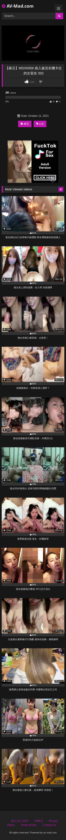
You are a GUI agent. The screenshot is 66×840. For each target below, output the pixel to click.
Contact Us (49, 825)
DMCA (39, 820)
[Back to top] (55, 830)
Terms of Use (29, 825)
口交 (41, 123)
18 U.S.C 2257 (20, 820)
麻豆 (26, 123)
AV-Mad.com (19, 6)
